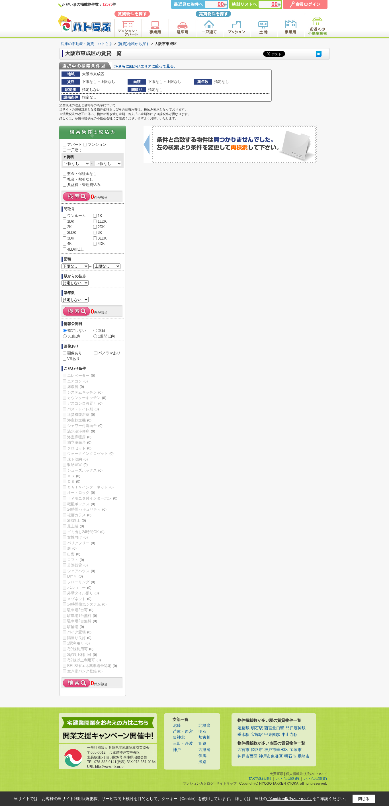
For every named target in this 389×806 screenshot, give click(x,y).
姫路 (202, 743)
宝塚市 (296, 750)
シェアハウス (81, 571)
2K (69, 227)
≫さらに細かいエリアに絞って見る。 (145, 66)
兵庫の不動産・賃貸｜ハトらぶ (86, 44)
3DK (70, 238)
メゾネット (79, 599)
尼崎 (177, 725)
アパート (74, 144)
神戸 (177, 750)
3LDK (102, 238)
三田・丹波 (183, 743)
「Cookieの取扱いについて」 (289, 799)
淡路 (202, 762)
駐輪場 (75, 627)
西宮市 (243, 750)
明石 (202, 731)
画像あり (74, 353)
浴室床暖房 (79, 437)
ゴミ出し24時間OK (86, 532)
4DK (101, 244)
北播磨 (204, 725)
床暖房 (75, 386)
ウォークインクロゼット (90, 453)
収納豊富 (77, 465)
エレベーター (81, 375)
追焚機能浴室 (81, 414)
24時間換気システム (87, 604)
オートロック (81, 492)
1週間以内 (106, 336)
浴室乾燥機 (79, 420)
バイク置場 (79, 632)
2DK (101, 227)
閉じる (363, 799)
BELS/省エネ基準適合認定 (92, 666)
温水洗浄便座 (81, 431)
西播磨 (204, 750)
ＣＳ (73, 481)
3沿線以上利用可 (84, 660)
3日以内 (74, 336)
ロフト (75, 560)
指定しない (76, 330)
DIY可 (75, 576)
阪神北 (179, 737)
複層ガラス (79, 515)
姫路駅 (243, 728)
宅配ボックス (81, 504)
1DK (70, 221)
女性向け (77, 537)
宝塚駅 (257, 735)
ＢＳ (73, 476)
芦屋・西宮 (183, 731)
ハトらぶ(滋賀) (315, 779)
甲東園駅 (272, 735)
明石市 (290, 756)
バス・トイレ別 (83, 409)
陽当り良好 (79, 638)
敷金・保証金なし (82, 173)
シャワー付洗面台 (85, 426)
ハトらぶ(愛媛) (287, 779)
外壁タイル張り (83, 593)
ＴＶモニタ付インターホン (92, 498)
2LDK (71, 232)
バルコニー (79, 588)
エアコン (77, 381)
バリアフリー (81, 543)
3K (100, 232)
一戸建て (74, 150)
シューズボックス (85, 470)
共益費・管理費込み (84, 185)
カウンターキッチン (86, 398)
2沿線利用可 (80, 649)
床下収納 (77, 459)
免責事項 (276, 774)
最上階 (75, 526)
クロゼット (79, 448)
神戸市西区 (247, 756)
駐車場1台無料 (82, 615)
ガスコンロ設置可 (85, 403)
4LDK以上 (75, 249)
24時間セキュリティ (87, 509)
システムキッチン (85, 392)
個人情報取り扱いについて (306, 774)
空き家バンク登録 (85, 671)
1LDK (102, 221)
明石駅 (257, 728)
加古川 (204, 737)
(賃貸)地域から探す (134, 44)
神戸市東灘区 (271, 756)
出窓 (73, 554)
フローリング (81, 582)
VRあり (73, 359)
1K (100, 216)
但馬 (202, 756)
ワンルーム (76, 216)
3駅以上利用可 (82, 654)
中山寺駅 (290, 735)
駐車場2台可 (80, 610)
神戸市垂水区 (276, 750)
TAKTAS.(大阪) (260, 779)
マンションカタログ (198, 783)
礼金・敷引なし (80, 179)
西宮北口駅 (274, 728)
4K (69, 244)
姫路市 (257, 750)
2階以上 (76, 520)
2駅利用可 (78, 643)
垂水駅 (243, 735)
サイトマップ (226, 783)
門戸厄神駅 (296, 728)
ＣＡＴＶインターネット (90, 487)
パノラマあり (109, 353)
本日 (101, 330)
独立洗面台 (79, 442)
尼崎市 (304, 756)
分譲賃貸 (77, 565)
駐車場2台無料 (82, 621)
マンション (97, 144)
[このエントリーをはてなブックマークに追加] (319, 54)
